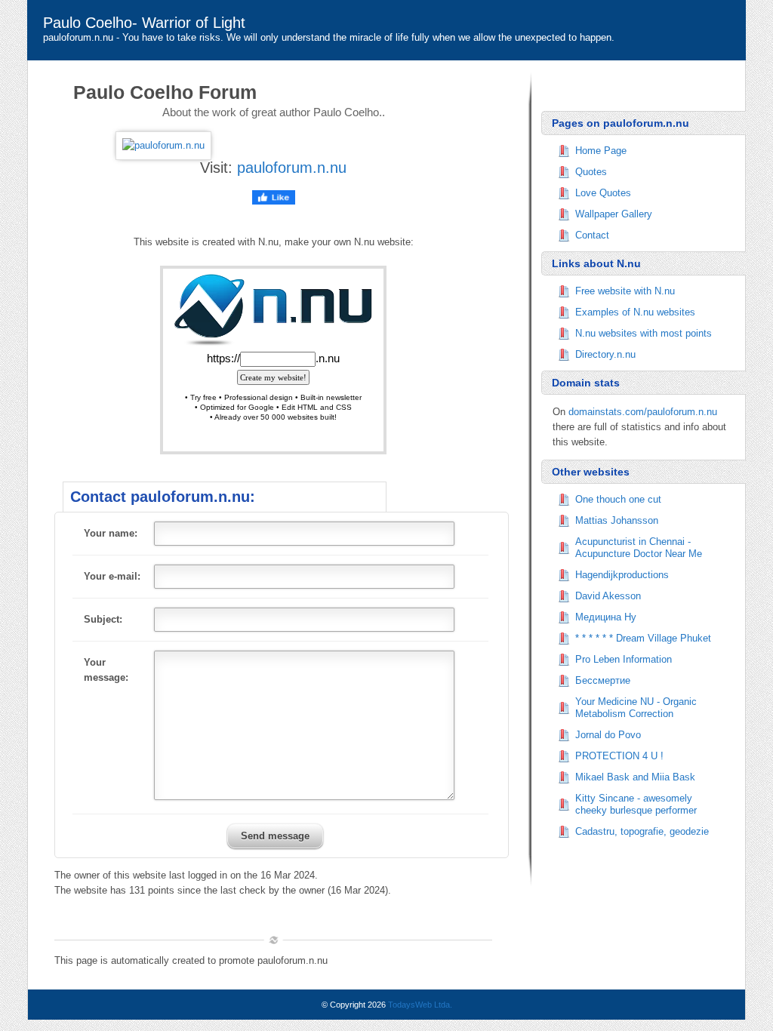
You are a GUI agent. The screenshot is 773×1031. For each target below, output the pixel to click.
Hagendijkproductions (622, 574)
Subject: (103, 619)
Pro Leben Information (623, 659)
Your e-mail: (112, 576)
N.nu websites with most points (643, 333)
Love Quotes (603, 193)
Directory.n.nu (605, 354)
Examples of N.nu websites (635, 312)
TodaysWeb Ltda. (420, 1004)
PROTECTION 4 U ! (619, 756)
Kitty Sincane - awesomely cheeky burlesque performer (636, 804)
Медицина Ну (605, 617)
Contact (592, 235)
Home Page (601, 150)
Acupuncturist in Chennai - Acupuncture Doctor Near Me (638, 547)
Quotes (591, 171)
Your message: (106, 670)
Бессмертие (602, 680)
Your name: (110, 533)
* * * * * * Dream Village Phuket (643, 638)
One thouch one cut (618, 499)
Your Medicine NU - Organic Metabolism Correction (636, 707)
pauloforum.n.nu (291, 167)
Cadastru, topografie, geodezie (642, 831)
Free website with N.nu (625, 291)
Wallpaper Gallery (613, 214)
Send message (275, 836)
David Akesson (608, 596)
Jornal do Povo (608, 734)
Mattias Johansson (616, 520)
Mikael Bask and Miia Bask (635, 777)
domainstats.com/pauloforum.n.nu (642, 411)
